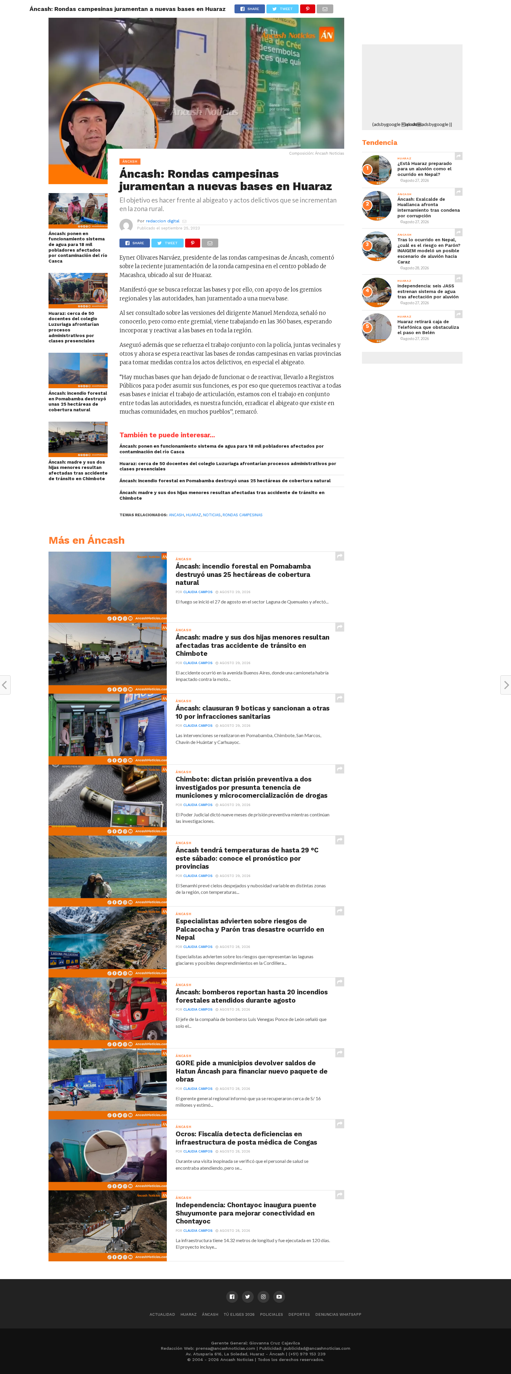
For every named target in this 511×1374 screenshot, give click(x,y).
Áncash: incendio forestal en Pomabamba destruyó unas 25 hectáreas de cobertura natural (77, 401)
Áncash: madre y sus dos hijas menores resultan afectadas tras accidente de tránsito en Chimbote (78, 470)
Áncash (210, 1314)
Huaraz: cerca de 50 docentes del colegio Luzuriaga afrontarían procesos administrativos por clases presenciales (73, 327)
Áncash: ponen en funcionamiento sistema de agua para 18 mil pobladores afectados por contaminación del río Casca (77, 247)
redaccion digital (163, 221)
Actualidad (162, 1314)
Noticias (212, 515)
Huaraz (188, 1314)
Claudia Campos (198, 592)
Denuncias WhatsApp (338, 1314)
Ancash (176, 515)
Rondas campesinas (243, 515)
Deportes (299, 1314)
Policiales (271, 1314)
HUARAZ (193, 515)
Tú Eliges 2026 (239, 1314)
